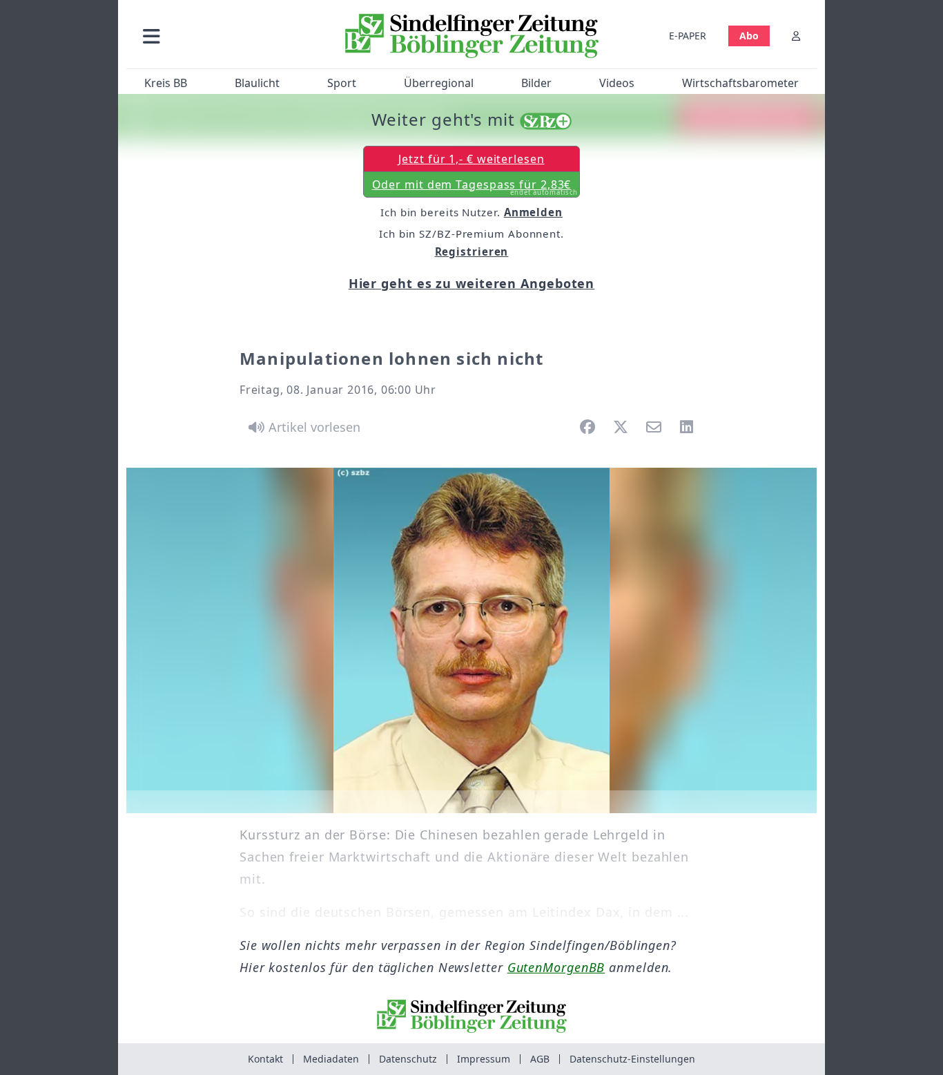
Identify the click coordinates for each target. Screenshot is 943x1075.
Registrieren (472, 251)
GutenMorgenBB (556, 967)
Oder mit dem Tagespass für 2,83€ (475, 187)
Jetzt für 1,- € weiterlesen (471, 159)
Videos (616, 83)
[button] (225, 35)
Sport (341, 83)
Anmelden (533, 212)
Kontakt (265, 1058)
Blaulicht (257, 83)
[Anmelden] (796, 35)
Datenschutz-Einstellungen (632, 1058)
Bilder (536, 83)
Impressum (483, 1058)
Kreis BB (165, 83)
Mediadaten (331, 1058)
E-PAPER (687, 35)
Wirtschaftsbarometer (740, 83)
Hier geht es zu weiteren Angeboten (472, 283)
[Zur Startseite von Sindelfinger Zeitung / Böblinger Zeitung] (472, 36)
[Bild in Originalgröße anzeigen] (471, 640)
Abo (749, 35)
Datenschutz (408, 1058)
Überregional (439, 83)
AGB (540, 1058)
